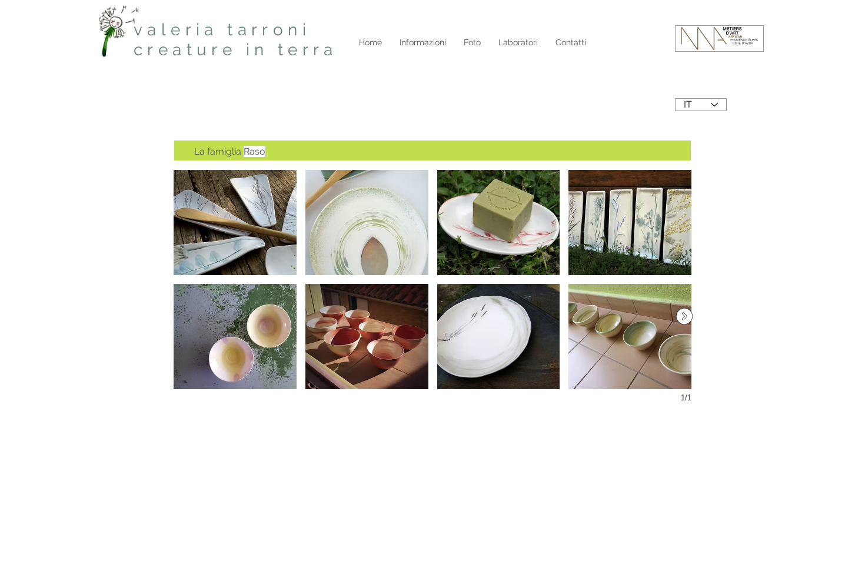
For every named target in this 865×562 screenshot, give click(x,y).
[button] (235, 222)
